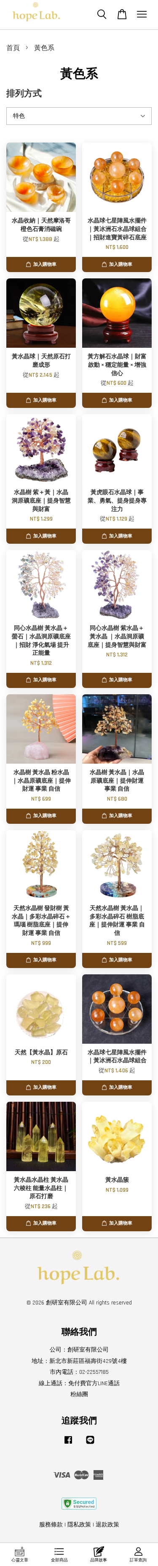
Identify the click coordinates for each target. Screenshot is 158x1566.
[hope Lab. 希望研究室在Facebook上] (68, 1444)
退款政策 (107, 1525)
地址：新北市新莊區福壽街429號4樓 (79, 1361)
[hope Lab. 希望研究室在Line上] (90, 1444)
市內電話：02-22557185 (79, 1372)
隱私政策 (79, 1525)
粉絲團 (79, 1394)
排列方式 (24, 93)
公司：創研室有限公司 (79, 1350)
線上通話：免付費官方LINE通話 (79, 1383)
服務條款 (51, 1525)
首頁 (13, 48)
